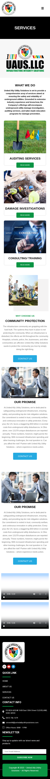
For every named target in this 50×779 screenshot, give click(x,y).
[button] (42, 8)
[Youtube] (9, 667)
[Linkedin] (13, 667)
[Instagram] (4, 667)
